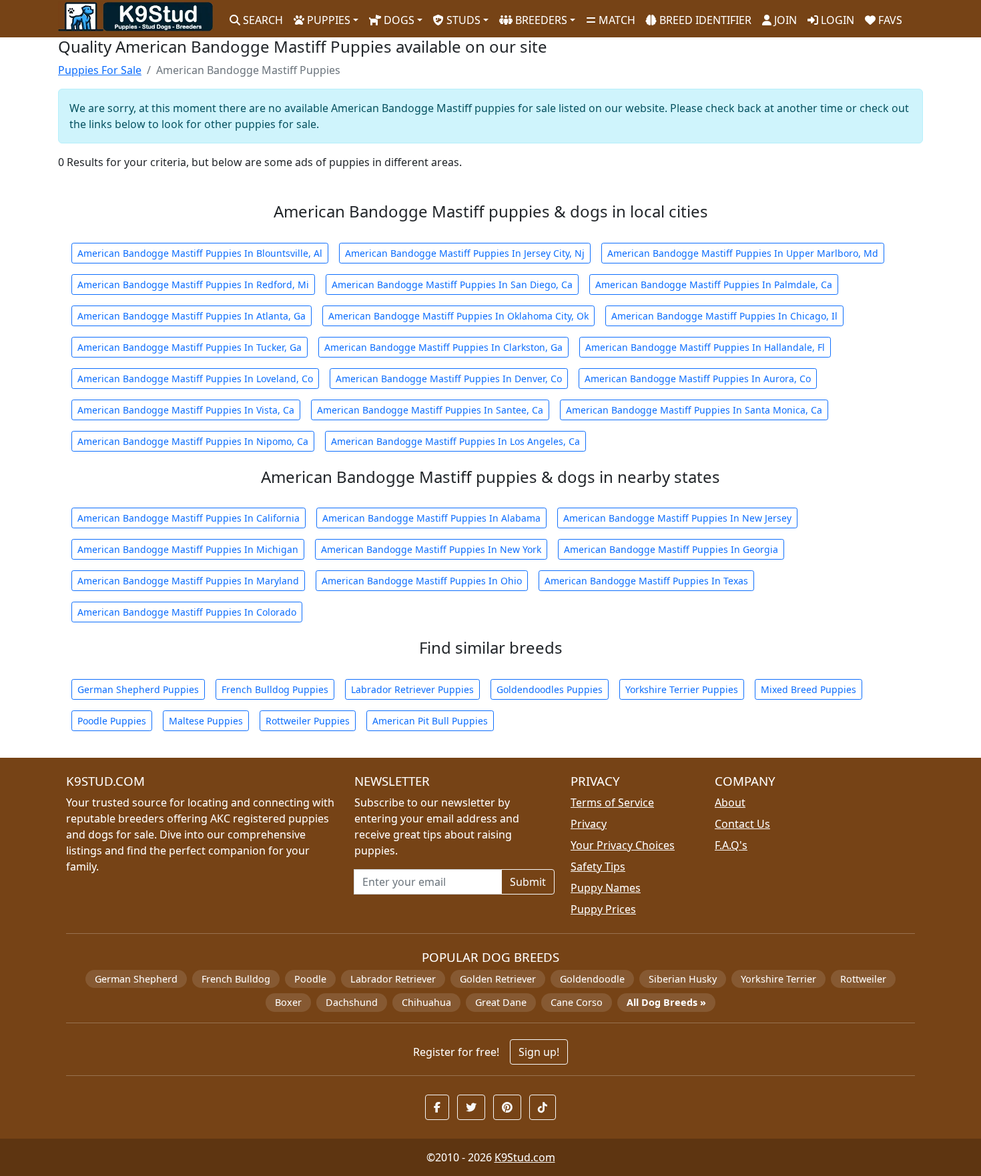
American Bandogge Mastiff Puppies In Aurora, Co (698, 378)
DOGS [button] (397, 20)
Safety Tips (598, 866)
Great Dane (501, 1002)
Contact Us (742, 823)
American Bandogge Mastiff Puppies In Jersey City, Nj (465, 253)
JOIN (784, 20)
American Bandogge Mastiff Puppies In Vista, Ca (185, 410)
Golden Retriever (498, 979)
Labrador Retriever (393, 979)
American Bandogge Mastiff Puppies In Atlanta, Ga (191, 316)
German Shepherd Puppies (138, 689)
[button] (437, 1107)
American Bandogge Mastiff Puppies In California (188, 518)
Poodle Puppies (111, 720)
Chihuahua (426, 1002)
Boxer (288, 1002)
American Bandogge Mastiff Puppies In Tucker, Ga (189, 347)
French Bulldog (236, 979)
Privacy (589, 823)
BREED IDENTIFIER (704, 20)
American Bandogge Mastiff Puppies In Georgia (671, 549)
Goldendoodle (592, 979)
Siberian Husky (683, 979)
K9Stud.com (525, 1157)
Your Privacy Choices (623, 845)
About (730, 802)
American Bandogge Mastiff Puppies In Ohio (422, 580)
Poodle (310, 979)
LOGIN (836, 20)
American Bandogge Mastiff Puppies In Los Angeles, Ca (455, 441)
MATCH (615, 20)
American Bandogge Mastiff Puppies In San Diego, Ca (452, 284)
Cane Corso (577, 1002)
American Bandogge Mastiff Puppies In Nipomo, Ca (192, 441)
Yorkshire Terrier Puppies (681, 689)
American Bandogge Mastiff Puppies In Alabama (431, 518)
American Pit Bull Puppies (430, 720)
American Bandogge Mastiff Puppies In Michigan (187, 549)
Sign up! (539, 1052)
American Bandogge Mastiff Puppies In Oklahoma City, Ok (458, 316)
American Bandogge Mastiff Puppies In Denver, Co (449, 378)
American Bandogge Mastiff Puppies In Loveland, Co (195, 378)
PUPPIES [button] (327, 20)
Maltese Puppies (206, 720)
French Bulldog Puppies (275, 689)
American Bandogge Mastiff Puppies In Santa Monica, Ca (694, 410)
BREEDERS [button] (540, 20)
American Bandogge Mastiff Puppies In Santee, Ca (430, 410)
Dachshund (352, 1002)
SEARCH (261, 20)
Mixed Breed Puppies (808, 689)
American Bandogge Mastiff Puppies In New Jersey (677, 518)
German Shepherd (136, 979)
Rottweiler (863, 979)
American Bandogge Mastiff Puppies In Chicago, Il (724, 316)
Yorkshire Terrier (778, 979)
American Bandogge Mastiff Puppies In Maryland (188, 580)
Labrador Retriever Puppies (412, 689)
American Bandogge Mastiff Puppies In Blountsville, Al (199, 253)
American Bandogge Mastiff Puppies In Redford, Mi (193, 284)
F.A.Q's (731, 845)
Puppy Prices (603, 909)
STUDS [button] (462, 20)
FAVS (889, 20)
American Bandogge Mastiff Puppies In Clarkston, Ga (443, 347)
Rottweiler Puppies (308, 720)
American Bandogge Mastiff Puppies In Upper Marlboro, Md (742, 253)
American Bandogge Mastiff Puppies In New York (431, 549)
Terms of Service (612, 802)
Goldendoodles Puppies (550, 689)
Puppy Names (606, 887)
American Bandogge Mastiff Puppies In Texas (646, 580)
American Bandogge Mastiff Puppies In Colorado (186, 612)
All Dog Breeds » (666, 1002)
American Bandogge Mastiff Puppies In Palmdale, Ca (713, 284)
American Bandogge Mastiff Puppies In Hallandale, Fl (705, 347)
